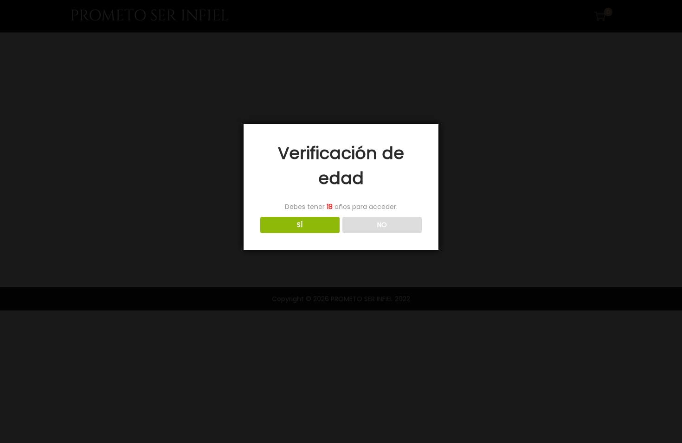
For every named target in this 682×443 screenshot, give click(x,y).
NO (382, 224)
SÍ (299, 224)
